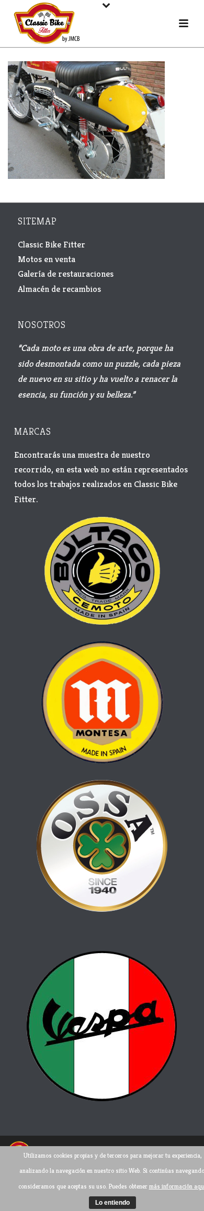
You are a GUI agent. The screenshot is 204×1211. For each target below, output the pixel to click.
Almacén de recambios (59, 289)
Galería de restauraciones (66, 273)
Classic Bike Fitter (51, 244)
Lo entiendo (112, 1202)
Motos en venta (46, 259)
